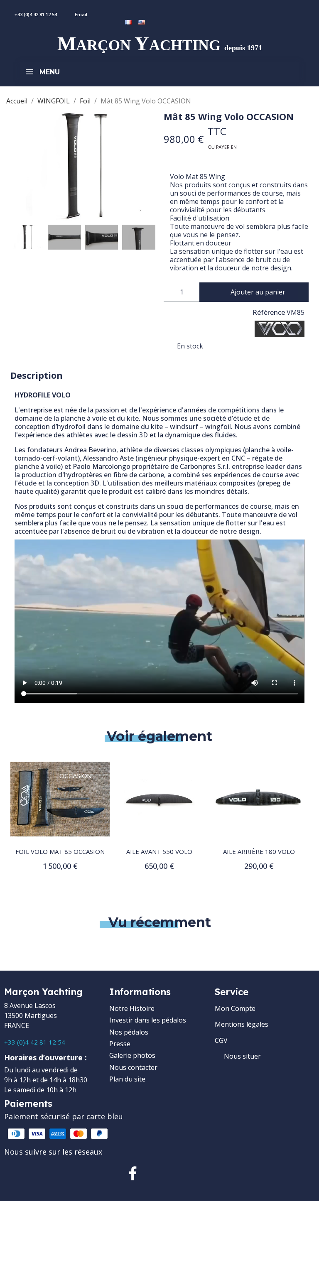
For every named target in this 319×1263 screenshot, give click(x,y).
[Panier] (147, 10)
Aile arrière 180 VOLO (259, 851)
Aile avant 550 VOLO (159, 851)
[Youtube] (186, 1173)
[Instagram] (159, 1173)
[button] (18, 166)
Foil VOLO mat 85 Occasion (60, 851)
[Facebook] (133, 1173)
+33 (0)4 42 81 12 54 (34, 1042)
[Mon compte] (135, 10)
